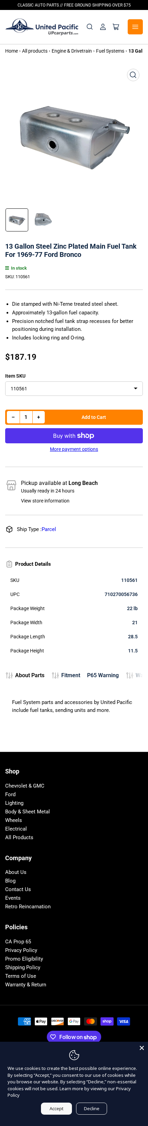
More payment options (74, 449)
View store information (45, 501)
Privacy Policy (21, 950)
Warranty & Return (25, 985)
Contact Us (18, 889)
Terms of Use (20, 976)
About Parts (29, 675)
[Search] (89, 26)
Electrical (16, 829)
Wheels (13, 820)
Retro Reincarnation (28, 906)
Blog (10, 881)
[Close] (141, 1047)
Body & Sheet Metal (27, 812)
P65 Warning (103, 675)
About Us (16, 872)
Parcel (49, 529)
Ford (10, 794)
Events (13, 898)
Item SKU (15, 376)
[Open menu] (135, 26)
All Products (19, 837)
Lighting (14, 803)
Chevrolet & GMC (24, 786)
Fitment (70, 675)
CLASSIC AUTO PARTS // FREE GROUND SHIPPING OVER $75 (74, 5)
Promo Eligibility (24, 959)
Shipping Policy (22, 967)
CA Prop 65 (18, 942)
